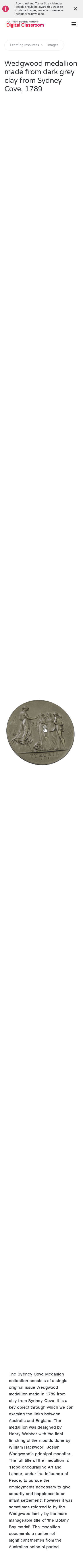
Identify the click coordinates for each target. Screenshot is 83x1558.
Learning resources (24, 45)
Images (52, 45)
